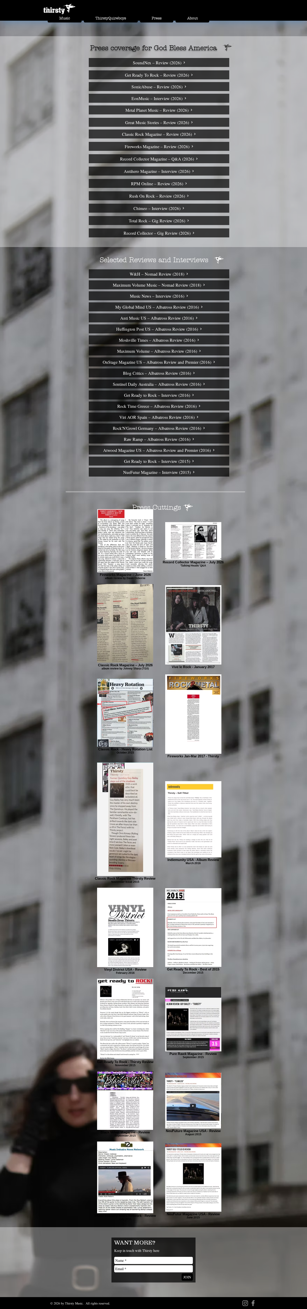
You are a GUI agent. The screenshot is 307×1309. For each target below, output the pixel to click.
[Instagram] (245, 1303)
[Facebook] (253, 1303)
